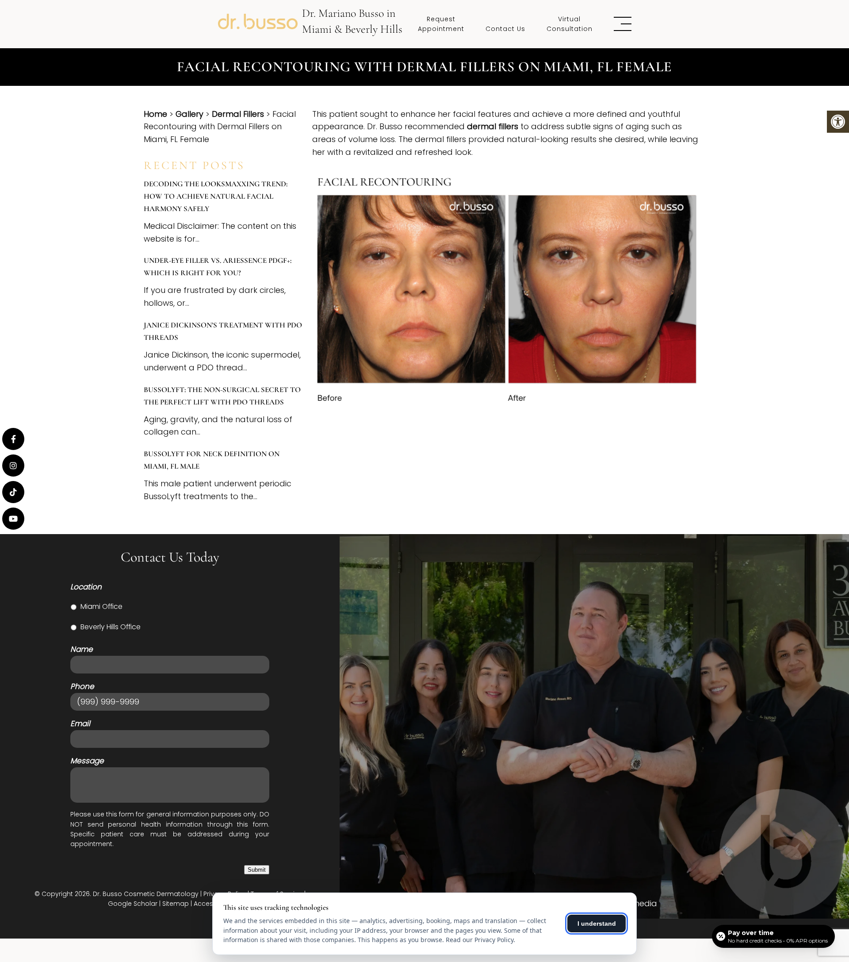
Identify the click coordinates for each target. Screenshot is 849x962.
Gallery (189, 113)
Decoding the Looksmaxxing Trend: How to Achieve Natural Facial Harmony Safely (215, 196)
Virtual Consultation (570, 24)
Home (155, 113)
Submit (257, 869)
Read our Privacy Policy (479, 939)
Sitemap (175, 903)
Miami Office (101, 606)
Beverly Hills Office (110, 627)
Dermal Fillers (238, 113)
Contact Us (505, 28)
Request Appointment (441, 24)
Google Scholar (132, 903)
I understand (596, 923)
